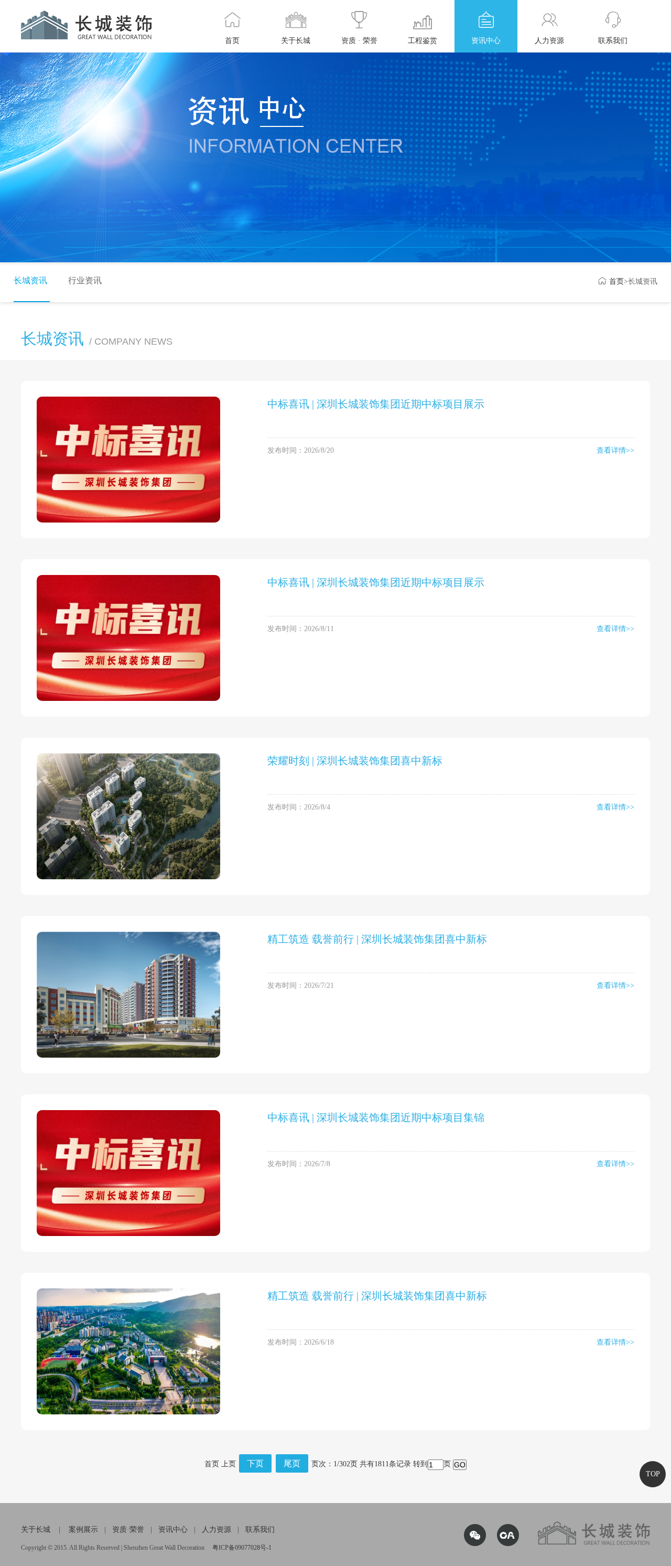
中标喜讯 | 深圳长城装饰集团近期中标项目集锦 (375, 1117)
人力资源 (216, 1529)
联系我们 (260, 1529)
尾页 (292, 1463)
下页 (255, 1463)
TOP (653, 1474)
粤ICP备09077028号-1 (242, 1547)
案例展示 (83, 1529)
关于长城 (35, 1529)
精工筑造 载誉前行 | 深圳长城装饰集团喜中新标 (377, 939)
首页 (611, 281)
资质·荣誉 (128, 1529)
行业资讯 (85, 280)
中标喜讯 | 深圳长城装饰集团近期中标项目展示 (375, 404)
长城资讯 (30, 280)
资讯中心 (173, 1529)
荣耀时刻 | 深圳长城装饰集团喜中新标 (354, 760)
